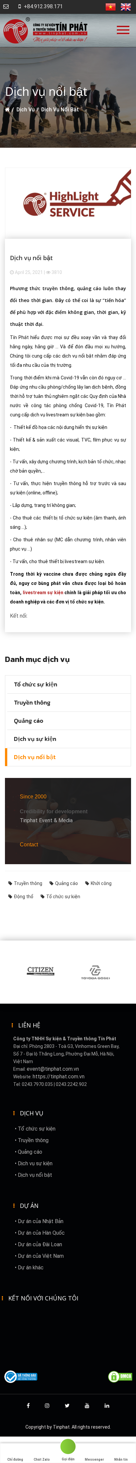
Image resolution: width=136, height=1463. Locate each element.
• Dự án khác (29, 1267)
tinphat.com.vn (68, 1076)
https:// (42, 1076)
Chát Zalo (42, 1459)
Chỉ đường (15, 1459)
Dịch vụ (26, 109)
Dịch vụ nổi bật (60, 109)
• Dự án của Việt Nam (39, 1256)
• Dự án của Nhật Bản (39, 1221)
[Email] (6, 6)
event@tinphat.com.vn (53, 1069)
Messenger (94, 1459)
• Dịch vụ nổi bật (33, 1175)
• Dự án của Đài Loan (38, 1244)
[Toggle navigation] (125, 32)
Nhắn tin (121, 1459)
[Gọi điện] (68, 1447)
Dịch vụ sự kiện (35, 738)
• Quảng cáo (28, 1152)
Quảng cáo (28, 720)
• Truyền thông (32, 1140)
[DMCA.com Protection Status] (120, 1376)
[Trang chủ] (7, 109)
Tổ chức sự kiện (35, 684)
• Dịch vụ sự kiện (33, 1163)
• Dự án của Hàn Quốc (40, 1233)
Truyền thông (32, 702)
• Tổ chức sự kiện (35, 1129)
